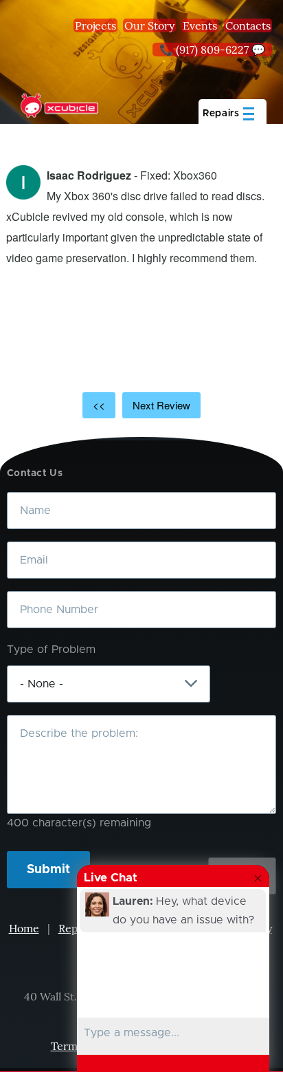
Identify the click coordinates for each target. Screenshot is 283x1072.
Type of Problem (51, 649)
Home (24, 928)
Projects (95, 25)
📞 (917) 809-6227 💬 (212, 49)
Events (200, 25)
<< (99, 405)
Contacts (248, 25)
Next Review (161, 405)
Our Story (149, 25)
